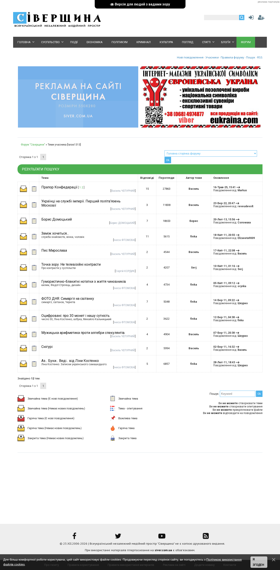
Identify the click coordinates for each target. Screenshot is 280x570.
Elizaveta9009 (246, 238)
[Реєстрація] (261, 18)
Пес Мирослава (54, 250)
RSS (259, 57)
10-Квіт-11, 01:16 (224, 266)
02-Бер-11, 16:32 (224, 346)
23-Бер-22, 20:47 (224, 203)
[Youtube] (161, 537)
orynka (242, 286)
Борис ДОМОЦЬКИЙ (122, 222)
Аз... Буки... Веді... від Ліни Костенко (70, 361)
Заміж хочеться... (55, 233)
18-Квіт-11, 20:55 (224, 235)
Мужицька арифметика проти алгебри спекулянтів (83, 333)
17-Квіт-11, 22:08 (224, 250)
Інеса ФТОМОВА (124, 240)
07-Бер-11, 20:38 (224, 332)
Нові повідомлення (190, 57)
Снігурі (46, 347)
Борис (193, 221)
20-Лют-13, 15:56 (224, 219)
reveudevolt (245, 206)
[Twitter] (118, 537)
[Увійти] (250, 18)
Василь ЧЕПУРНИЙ (123, 190)
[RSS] (205, 537)
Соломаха (244, 222)
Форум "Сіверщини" (33, 144)
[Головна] (57, 26)
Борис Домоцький (56, 219)
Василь (194, 188)
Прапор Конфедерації (59, 187)
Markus (242, 190)
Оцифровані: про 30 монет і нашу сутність (75, 316)
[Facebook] (74, 537)
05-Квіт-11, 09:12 (224, 283)
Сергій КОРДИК (125, 271)
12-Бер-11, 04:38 (224, 317)
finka (193, 236)
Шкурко (243, 303)
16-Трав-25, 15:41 (224, 187)
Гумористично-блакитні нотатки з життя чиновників (83, 281)
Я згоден (258, 562)
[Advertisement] (140, 485)
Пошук (250, 57)
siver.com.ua (163, 550)
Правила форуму (232, 57)
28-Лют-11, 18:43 (224, 362)
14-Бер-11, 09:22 (224, 300)
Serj (194, 267)
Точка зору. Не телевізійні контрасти (71, 264)
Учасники (212, 57)
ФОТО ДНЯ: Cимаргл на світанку (67, 298)
